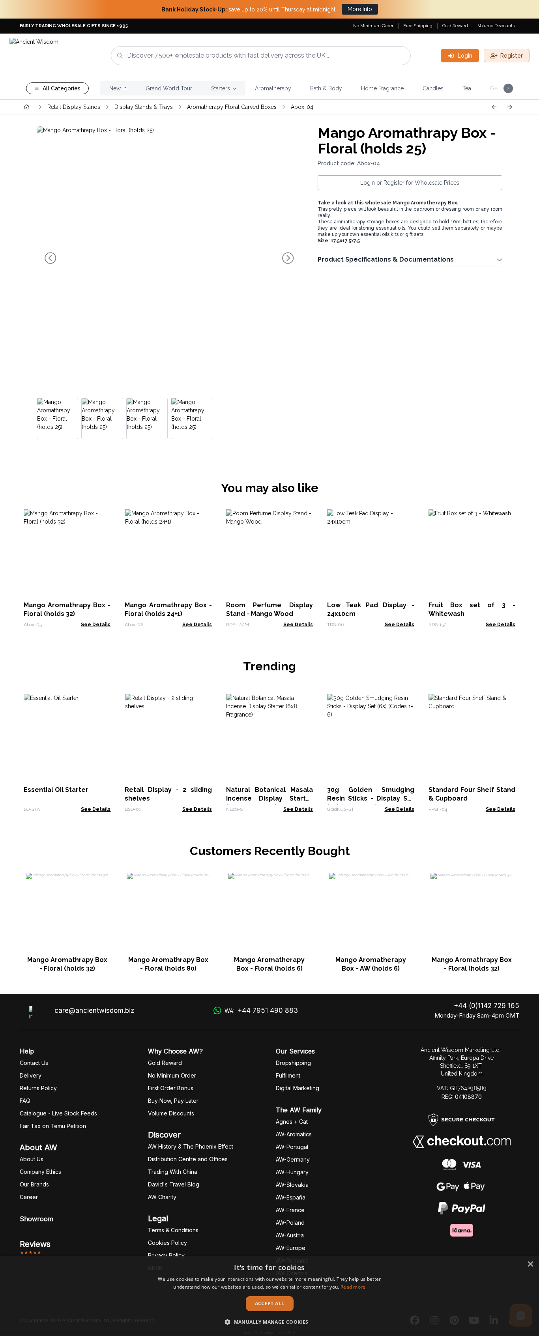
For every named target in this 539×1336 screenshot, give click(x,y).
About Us (31, 1159)
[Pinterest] (454, 1320)
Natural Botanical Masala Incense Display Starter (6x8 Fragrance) (269, 798)
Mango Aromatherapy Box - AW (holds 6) (370, 964)
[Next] (509, 107)
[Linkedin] (494, 1320)
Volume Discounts (496, 25)
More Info (360, 9)
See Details (95, 624)
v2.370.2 (286, 1332)
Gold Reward (455, 25)
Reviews (35, 1244)
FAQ (25, 1100)
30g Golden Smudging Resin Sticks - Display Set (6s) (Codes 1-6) (370, 798)
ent (288, 1075)
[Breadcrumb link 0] (26, 107)
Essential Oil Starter (56, 789)
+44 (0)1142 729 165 (486, 1006)
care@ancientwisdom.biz (94, 1010)
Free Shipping (417, 25)
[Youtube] (474, 1320)
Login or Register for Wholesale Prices (409, 183)
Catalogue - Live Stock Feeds (58, 1113)
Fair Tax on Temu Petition (53, 1126)
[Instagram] (434, 1320)
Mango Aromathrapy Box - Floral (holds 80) (168, 964)
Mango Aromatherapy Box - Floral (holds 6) (269, 964)
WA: (261, 1010)
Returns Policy (38, 1088)
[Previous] (494, 107)
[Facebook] (415, 1320)
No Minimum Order (373, 25)
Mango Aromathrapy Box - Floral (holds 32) (67, 964)
